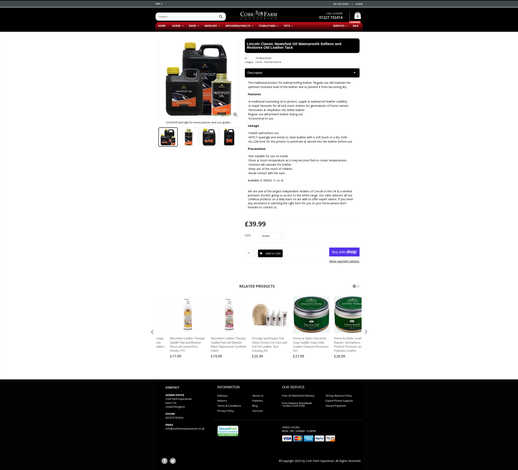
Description (254, 72)
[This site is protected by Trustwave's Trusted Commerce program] (228, 431)
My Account (341, 3)
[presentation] (163, 137)
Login (359, 3)
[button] (354, 286)
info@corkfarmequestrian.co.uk (185, 428)
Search (220, 17)
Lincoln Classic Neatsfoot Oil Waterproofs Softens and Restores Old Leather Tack (294, 46)
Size (248, 235)
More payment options (344, 261)
